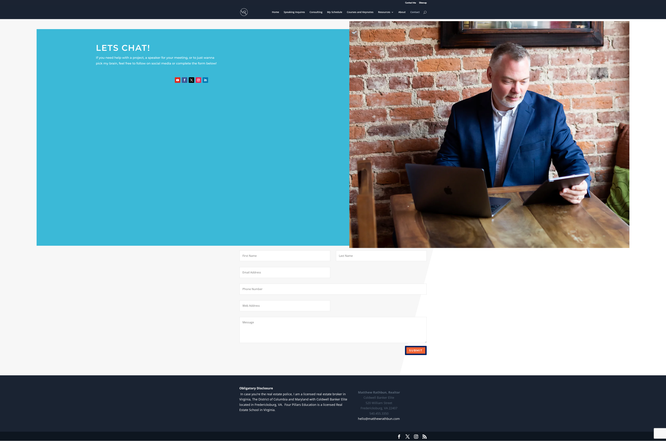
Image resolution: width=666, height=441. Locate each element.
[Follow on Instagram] (198, 80)
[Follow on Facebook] (184, 80)
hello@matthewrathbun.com (379, 419)
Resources (384, 12)
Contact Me (410, 3)
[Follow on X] (191, 80)
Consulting (316, 12)
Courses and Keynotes (360, 12)
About (402, 12)
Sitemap (423, 3)
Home (275, 12)
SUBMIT (415, 350)
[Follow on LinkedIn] (205, 80)
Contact (415, 12)
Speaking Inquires (294, 12)
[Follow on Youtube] (177, 80)
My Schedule (334, 12)
